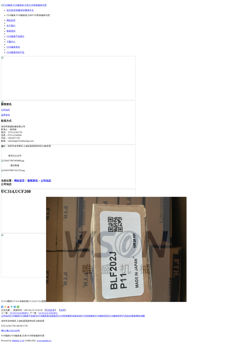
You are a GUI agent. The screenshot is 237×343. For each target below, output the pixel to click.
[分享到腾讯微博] (12, 307)
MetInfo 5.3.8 (18, 340)
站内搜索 (131, 316)
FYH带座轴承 (65, 316)
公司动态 (46, 180)
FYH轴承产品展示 (28, 316)
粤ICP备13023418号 (10, 330)
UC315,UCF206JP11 (19, 313)
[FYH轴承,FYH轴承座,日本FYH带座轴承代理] (23, 5)
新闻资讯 (32, 180)
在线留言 (53, 316)
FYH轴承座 (43, 316)
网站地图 (140, 316)
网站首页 (19, 180)
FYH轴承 (14, 316)
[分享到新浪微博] (8, 307)
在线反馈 (76, 316)
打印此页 (50, 310)
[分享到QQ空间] (5, 307)
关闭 (62, 310)
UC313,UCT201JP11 (48, 313)
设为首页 (11, 10)
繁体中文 (29, 10)
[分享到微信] (18, 307)
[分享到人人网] (15, 307)
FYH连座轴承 (88, 316)
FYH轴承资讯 (101, 316)
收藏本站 (20, 10)
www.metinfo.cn (44, 340)
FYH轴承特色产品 (117, 316)
